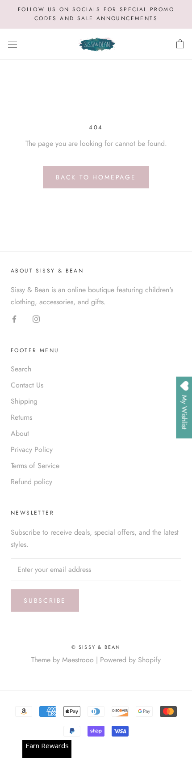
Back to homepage (96, 177)
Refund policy (31, 482)
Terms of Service (35, 465)
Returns (21, 417)
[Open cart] (180, 44)
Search (21, 369)
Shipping (24, 401)
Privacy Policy (32, 449)
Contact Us (27, 385)
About (20, 433)
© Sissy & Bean (96, 647)
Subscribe (45, 600)
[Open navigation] (12, 44)
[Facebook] (14, 318)
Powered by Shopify (130, 660)
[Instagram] (36, 318)
